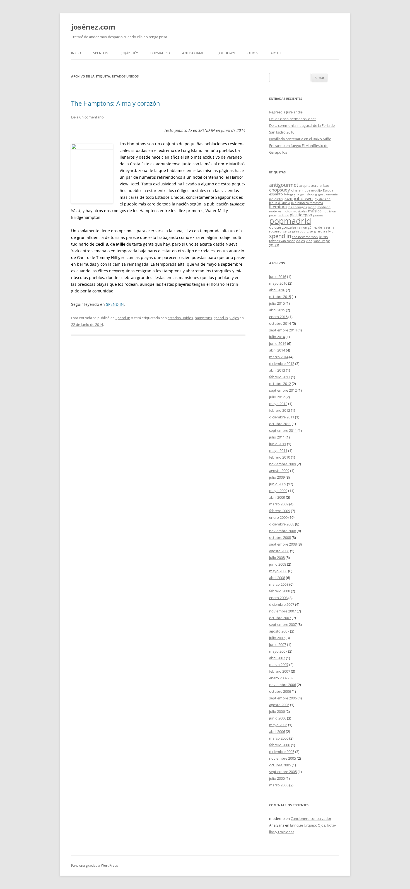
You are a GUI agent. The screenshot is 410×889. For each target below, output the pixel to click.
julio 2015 (277, 303)
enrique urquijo (310, 190)
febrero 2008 (279, 591)
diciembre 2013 (281, 363)
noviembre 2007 (282, 611)
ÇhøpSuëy (129, 53)
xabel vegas (321, 241)
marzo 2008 (278, 584)
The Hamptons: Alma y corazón (115, 103)
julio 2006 (277, 711)
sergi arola (317, 231)
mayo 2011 (278, 450)
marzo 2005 (278, 785)
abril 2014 (277, 350)
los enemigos (297, 207)
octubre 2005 (280, 764)
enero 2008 (278, 597)
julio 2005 (277, 778)
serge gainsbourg (295, 231)
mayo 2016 (278, 283)
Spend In (100, 53)
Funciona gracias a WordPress (94, 865)
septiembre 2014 (283, 330)
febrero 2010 (279, 457)
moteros (275, 211)
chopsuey (279, 189)
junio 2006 (277, 718)
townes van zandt (282, 241)
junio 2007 (277, 644)
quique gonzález (282, 227)
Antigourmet (194, 53)
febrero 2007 (279, 671)
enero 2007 (278, 677)
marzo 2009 (278, 504)
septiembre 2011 (283, 430)
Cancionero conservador (311, 818)
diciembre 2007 (281, 604)
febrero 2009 (279, 510)
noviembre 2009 (282, 463)
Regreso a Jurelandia (286, 112)
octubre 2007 (280, 617)
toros (323, 236)
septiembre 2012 (283, 390)
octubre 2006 (280, 691)
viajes (234, 317)
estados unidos (180, 317)
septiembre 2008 (283, 544)
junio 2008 (277, 564)
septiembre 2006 (283, 698)
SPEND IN (115, 304)
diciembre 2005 (281, 751)
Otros (252, 53)
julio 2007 (277, 637)
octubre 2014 (280, 323)
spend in (221, 317)
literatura (278, 206)
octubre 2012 (280, 383)
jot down (303, 198)
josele (288, 199)
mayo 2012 (278, 403)
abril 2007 (277, 657)
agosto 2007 (279, 631)
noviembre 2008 (282, 530)
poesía (318, 215)
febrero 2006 (279, 744)
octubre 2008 (280, 537)
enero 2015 (278, 316)
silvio (330, 231)
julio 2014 (277, 336)
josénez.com (93, 27)
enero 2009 (278, 517)
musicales (300, 211)
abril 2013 (277, 370)
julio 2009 (277, 477)
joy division (322, 199)
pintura (283, 215)
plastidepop (301, 214)
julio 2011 (277, 437)
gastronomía (328, 194)
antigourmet (283, 184)
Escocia (328, 190)
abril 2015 (277, 310)
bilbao (324, 185)
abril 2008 (277, 577)
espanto (276, 194)
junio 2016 (277, 276)
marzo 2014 (278, 356)
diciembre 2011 (281, 417)
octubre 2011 (280, 423)
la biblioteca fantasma (307, 203)
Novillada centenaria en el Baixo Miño (300, 138)
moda (312, 207)
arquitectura (309, 185)
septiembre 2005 (283, 771)
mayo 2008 (278, 570)
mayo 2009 (278, 490)
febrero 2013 (279, 376)
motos (287, 211)
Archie (276, 53)
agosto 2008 (279, 550)
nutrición (329, 211)
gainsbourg (308, 194)
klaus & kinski (279, 202)
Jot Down (226, 53)
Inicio (76, 53)
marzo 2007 (278, 664)
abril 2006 (277, 731)
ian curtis (276, 199)
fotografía (291, 194)
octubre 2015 (280, 296)
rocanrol (275, 231)
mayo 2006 (278, 724)
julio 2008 (277, 557)
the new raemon (305, 236)
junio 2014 (277, 343)
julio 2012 (277, 396)
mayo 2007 (278, 651)
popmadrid (290, 220)
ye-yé (274, 244)
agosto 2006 (279, 704)
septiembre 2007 (283, 624)
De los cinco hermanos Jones (292, 118)
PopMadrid (160, 53)
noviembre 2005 (282, 758)
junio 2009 (277, 483)
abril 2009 (277, 497)
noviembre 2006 (282, 684)
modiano (324, 207)
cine (294, 190)
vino (309, 241)
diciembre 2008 (281, 524)
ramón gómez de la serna (315, 227)
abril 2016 (277, 289)
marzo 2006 (278, 738)
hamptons (203, 317)
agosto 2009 (279, 470)
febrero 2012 (279, 410)
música (315, 211)
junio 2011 (277, 443)
